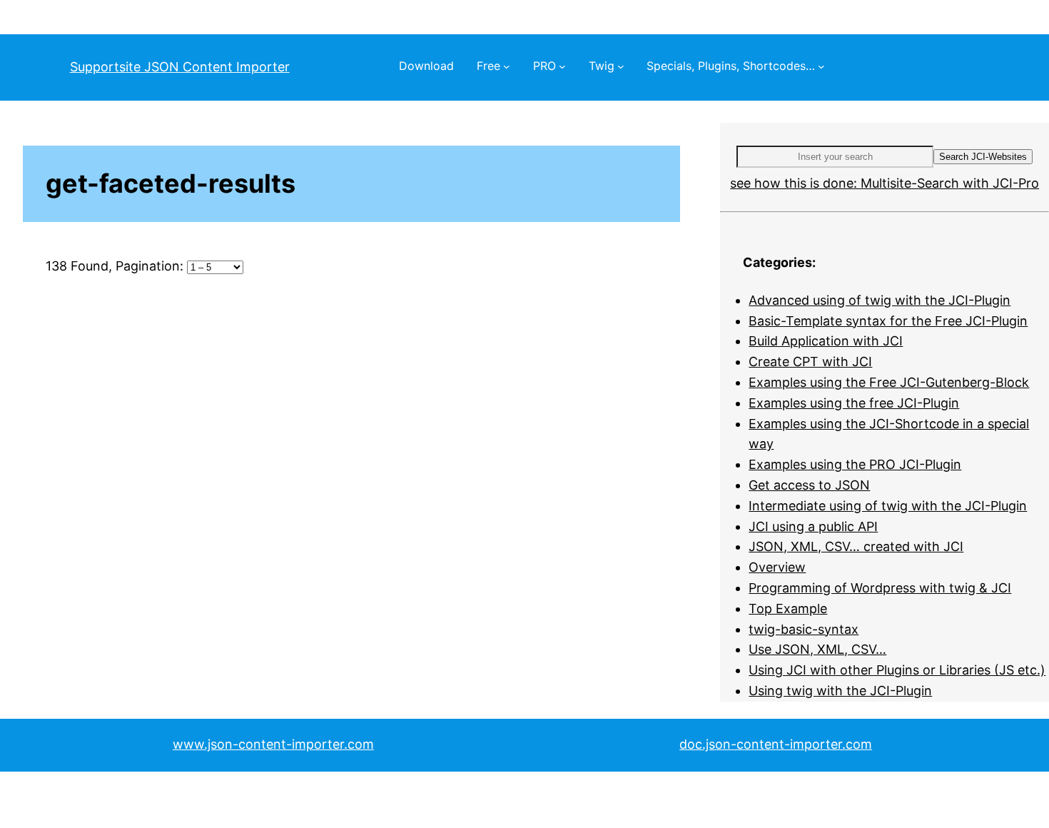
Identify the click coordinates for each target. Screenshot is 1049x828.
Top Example (788, 608)
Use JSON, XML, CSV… (817, 649)
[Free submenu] (506, 66)
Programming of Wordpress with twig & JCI (880, 587)
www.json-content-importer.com (273, 744)
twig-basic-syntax (803, 629)
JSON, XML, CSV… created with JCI (856, 546)
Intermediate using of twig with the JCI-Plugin (888, 505)
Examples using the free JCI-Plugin (854, 402)
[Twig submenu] (620, 66)
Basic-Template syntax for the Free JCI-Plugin (888, 320)
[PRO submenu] (562, 66)
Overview (777, 567)
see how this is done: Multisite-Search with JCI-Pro (884, 183)
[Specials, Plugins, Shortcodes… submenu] (821, 66)
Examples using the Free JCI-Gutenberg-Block (889, 382)
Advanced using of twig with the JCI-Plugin (879, 300)
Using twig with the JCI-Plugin (840, 690)
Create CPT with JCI (810, 361)
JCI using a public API (813, 526)
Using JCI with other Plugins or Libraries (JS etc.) (897, 669)
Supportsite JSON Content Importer (180, 66)
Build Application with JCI (826, 340)
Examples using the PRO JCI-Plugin (855, 464)
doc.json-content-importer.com (775, 744)
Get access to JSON (809, 485)
